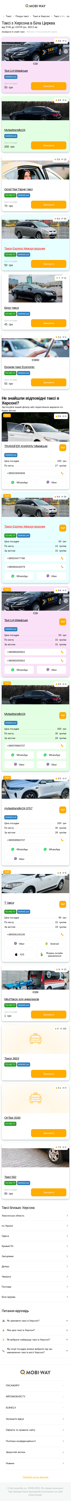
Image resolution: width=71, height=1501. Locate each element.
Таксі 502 (10, 1177)
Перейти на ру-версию (35, 1477)
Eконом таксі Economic (19, 367)
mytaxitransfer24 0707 (18, 808)
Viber (54, 482)
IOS (22, 954)
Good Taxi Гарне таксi (18, 189)
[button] (34, 63)
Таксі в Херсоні (41, 16)
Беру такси (11, 308)
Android (54, 943)
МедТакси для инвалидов (21, 999)
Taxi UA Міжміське (16, 71)
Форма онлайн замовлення (54, 954)
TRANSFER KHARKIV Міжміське (25, 446)
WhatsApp (22, 482)
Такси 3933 (11, 1058)
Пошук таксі (22, 16)
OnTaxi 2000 (12, 1117)
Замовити (48, 86)
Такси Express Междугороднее (24, 248)
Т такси (9, 902)
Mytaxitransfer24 (14, 130)
